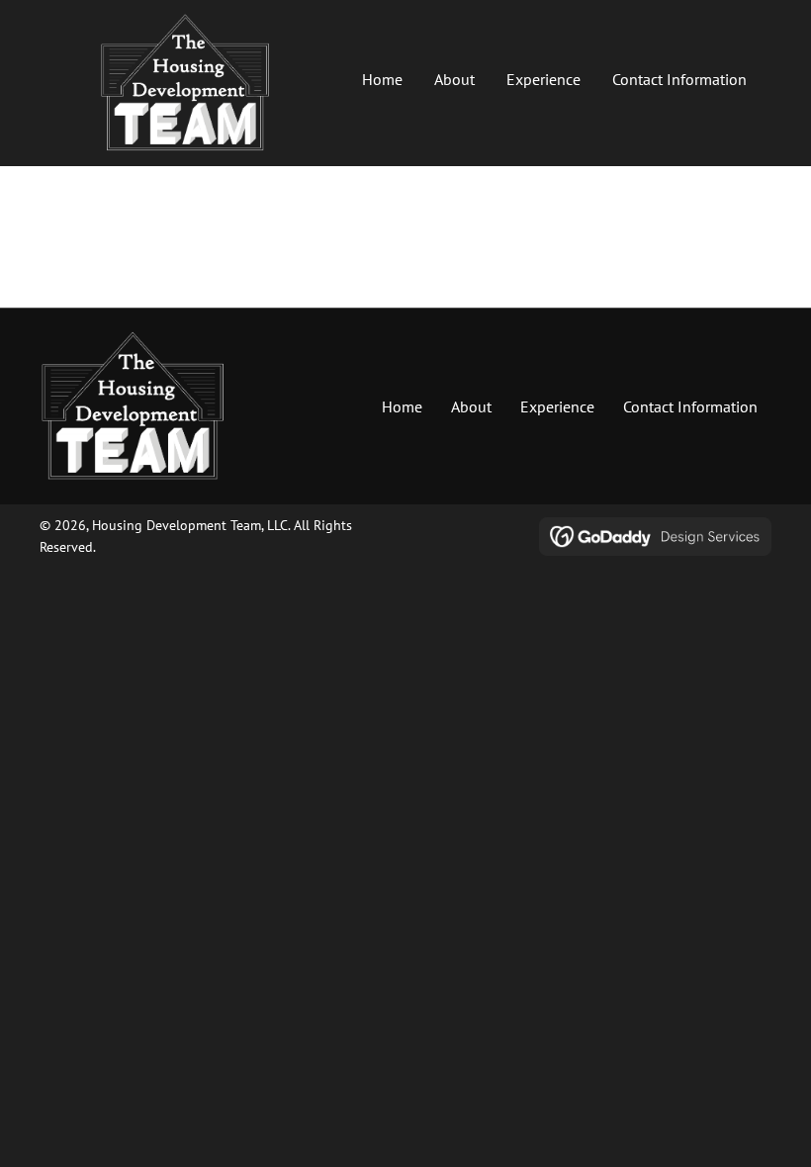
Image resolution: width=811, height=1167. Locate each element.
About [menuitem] (471, 406)
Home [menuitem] (402, 406)
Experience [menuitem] (557, 406)
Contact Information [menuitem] (690, 406)
